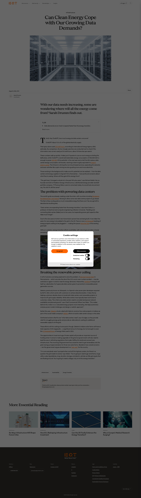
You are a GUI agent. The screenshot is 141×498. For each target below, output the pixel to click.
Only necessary (81, 251)
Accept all (60, 251)
